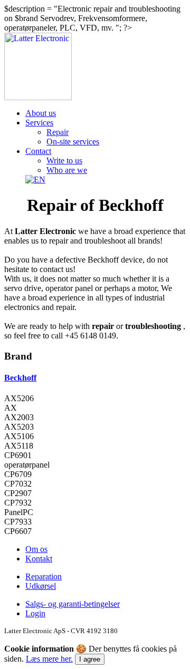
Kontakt (38, 558)
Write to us (64, 160)
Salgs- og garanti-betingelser (72, 603)
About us (40, 113)
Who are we (66, 170)
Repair (57, 132)
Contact (38, 151)
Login (35, 613)
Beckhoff (20, 377)
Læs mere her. (49, 658)
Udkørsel (40, 585)
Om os (36, 549)
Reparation (43, 576)
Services (39, 122)
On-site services (72, 141)
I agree (89, 659)
